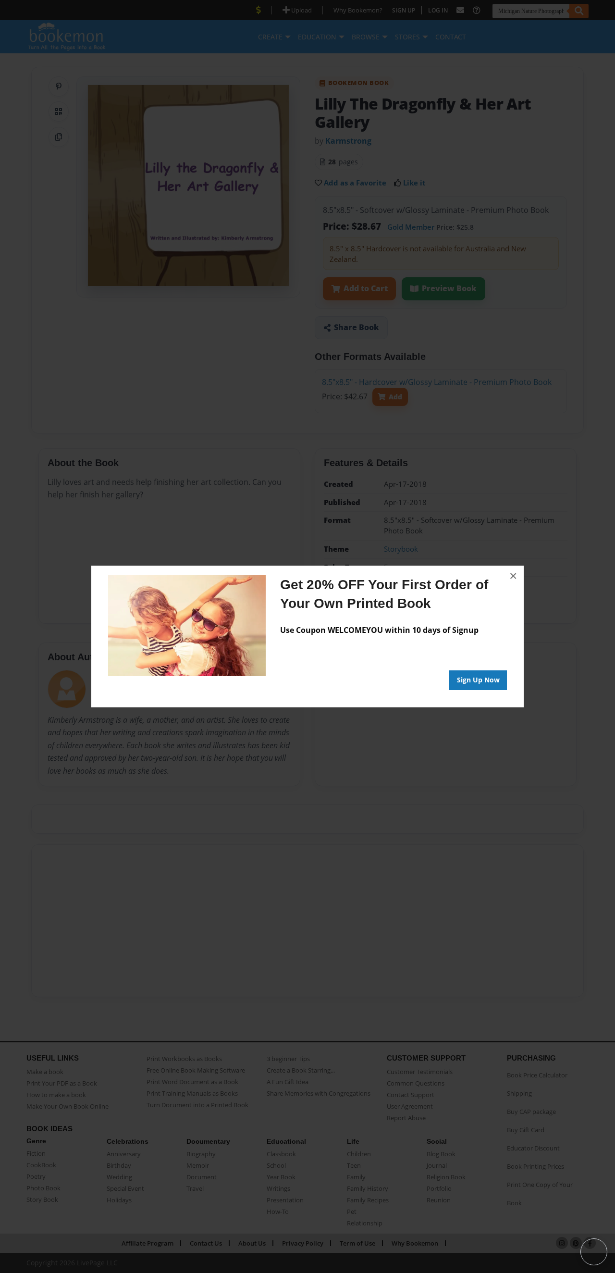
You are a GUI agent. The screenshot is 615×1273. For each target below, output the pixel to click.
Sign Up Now (478, 679)
